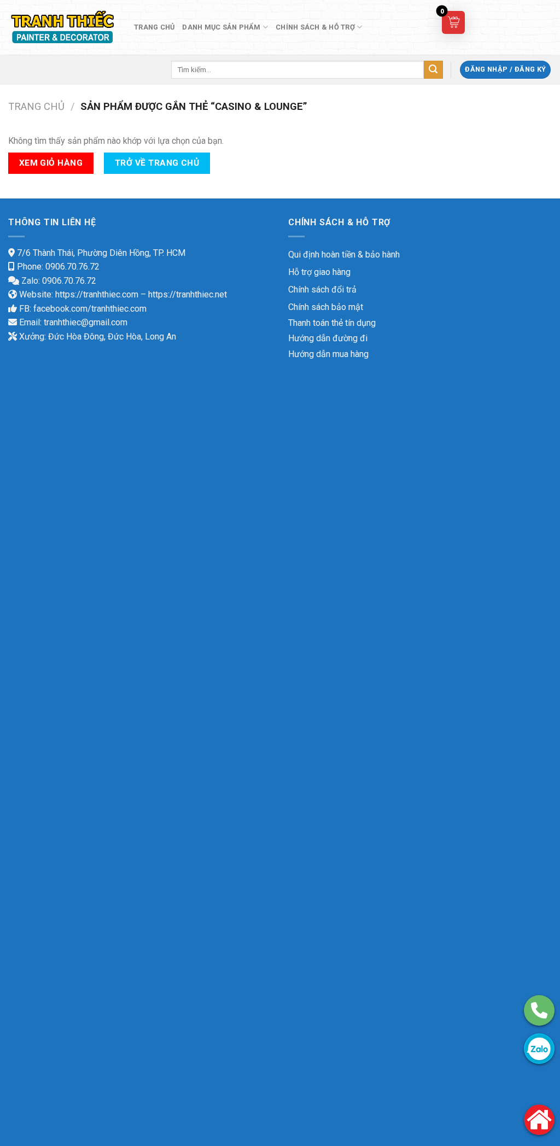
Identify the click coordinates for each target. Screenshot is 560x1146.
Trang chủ (36, 106)
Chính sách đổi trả (322, 289)
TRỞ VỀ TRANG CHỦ (157, 163)
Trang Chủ (154, 27)
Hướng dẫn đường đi (328, 338)
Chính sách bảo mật (325, 307)
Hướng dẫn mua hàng (328, 354)
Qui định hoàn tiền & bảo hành (344, 254)
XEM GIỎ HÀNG (51, 163)
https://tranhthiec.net (187, 294)
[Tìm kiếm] (433, 70)
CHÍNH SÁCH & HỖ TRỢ (315, 27)
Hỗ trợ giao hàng (319, 272)
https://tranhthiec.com (96, 294)
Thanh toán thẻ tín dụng (332, 323)
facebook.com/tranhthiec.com (90, 308)
